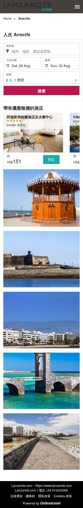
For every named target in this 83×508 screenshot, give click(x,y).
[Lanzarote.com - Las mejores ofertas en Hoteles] (27, 6)
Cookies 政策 (63, 496)
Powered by (41, 503)
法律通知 (16, 496)
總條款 (30, 496)
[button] (77, 6)
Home (7, 18)
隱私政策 (44, 496)
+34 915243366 (57, 490)
